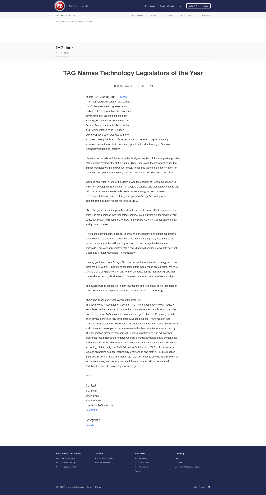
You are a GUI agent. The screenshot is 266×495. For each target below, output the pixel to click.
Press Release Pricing (65, 463)
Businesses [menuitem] (150, 6)
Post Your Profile (102, 463)
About (177, 458)
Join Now (73, 6)
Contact (93, 409)
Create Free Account (104, 458)
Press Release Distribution (67, 467)
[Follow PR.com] (208, 486)
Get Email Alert (124, 86)
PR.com (123, 97)
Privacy (98, 487)
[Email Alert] (115, 86)
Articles (138, 471)
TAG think (89, 21)
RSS (142, 86)
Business (72, 21)
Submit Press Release (198, 6)
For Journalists (141, 467)
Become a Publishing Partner (187, 467)
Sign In (85, 6)
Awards (80, 21)
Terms (89, 487)
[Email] (151, 86)
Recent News (141, 458)
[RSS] (138, 86)
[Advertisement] (133, 32)
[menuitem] (180, 6)
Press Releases (60, 21)
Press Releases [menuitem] (167, 6)
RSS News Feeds (142, 463)
